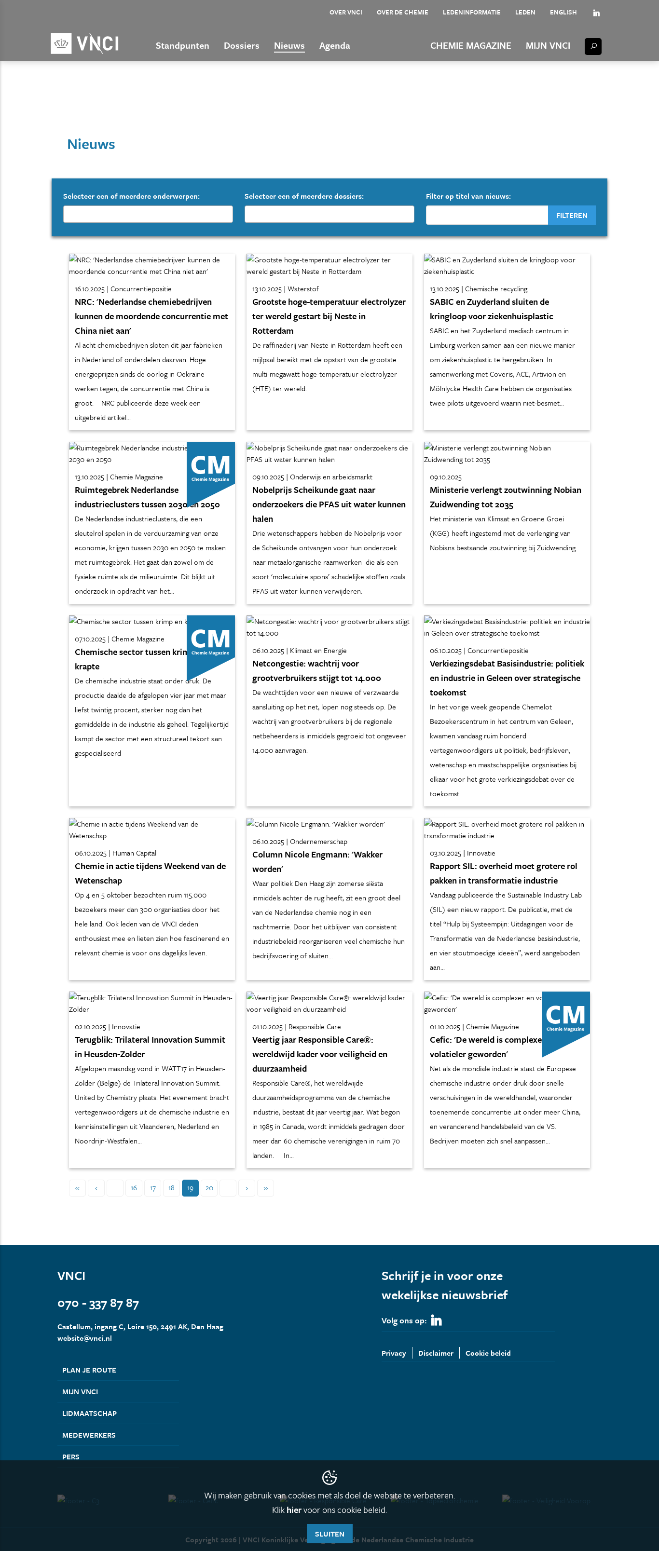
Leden (525, 12)
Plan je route (89, 1369)
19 (190, 1187)
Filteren (572, 215)
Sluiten (329, 1533)
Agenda (334, 45)
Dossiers (242, 45)
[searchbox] (69, 213)
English (563, 12)
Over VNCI (346, 12)
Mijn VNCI (548, 45)
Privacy (394, 1352)
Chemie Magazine (470, 45)
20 (209, 1187)
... (115, 1187)
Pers (71, 1456)
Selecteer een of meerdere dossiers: (304, 195)
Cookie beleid (488, 1352)
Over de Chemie (402, 12)
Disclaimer (435, 1352)
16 (134, 1187)
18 (171, 1187)
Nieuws (289, 45)
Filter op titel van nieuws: (468, 195)
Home (66, 105)
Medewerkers (89, 1434)
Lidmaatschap (89, 1413)
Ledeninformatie (472, 12)
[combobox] (148, 214)
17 (153, 1187)
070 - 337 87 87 (98, 1302)
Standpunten (182, 45)
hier (294, 1509)
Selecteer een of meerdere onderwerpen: (131, 195)
